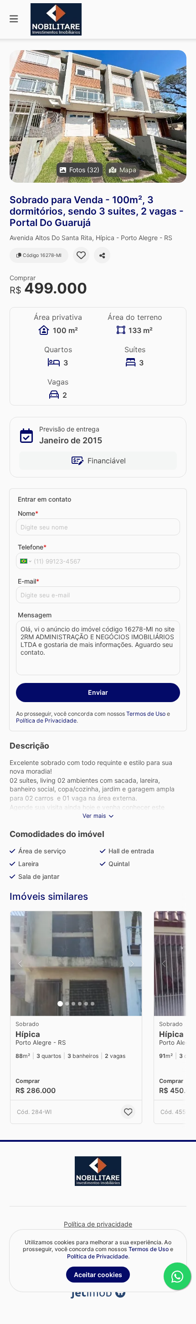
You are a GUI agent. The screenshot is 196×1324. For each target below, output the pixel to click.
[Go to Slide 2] (67, 1004)
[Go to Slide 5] (86, 1004)
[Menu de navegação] (14, 19)
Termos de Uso (145, 713)
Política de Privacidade (46, 720)
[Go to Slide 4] (80, 1004)
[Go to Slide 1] (60, 1003)
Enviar (98, 692)
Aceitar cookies (98, 1274)
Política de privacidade (98, 1224)
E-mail (28, 581)
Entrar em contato (44, 499)
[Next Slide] (178, 116)
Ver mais (94, 815)
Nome (28, 513)
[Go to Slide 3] (73, 1004)
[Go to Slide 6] (92, 1004)
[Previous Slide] (17, 116)
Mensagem (35, 615)
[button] (98, 116)
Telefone (32, 547)
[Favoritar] (81, 255)
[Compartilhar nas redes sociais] (102, 255)
